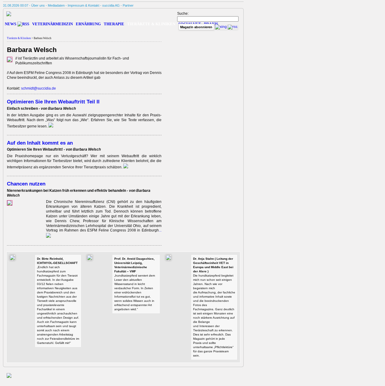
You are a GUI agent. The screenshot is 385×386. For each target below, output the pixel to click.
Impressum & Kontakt (83, 5)
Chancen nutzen (26, 184)
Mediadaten (56, 5)
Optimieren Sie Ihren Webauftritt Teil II (53, 102)
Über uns (38, 5)
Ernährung (88, 24)
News (10, 24)
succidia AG (111, 5)
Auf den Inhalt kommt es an (40, 143)
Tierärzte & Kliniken (19, 38)
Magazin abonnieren (196, 27)
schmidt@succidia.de (38, 88)
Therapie (114, 24)
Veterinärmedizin (52, 24)
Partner (128, 5)
